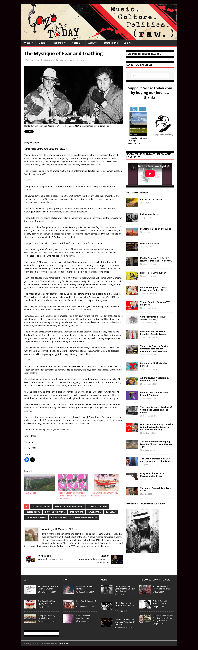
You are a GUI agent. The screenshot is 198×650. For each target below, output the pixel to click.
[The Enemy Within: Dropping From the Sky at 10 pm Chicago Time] (132, 447)
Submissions (111, 43)
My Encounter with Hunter (84, 587)
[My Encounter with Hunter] (68, 592)
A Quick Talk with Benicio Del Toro (160, 602)
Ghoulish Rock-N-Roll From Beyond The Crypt (154, 393)
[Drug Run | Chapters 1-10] (68, 607)
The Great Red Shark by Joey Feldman (47, 602)
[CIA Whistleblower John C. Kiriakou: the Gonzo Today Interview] (145, 621)
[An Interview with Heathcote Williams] (145, 592)
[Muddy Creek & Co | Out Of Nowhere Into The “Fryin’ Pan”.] (132, 264)
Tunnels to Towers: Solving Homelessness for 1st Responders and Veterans (154, 349)
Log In (127, 43)
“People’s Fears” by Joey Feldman (46, 616)
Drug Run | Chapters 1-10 (86, 602)
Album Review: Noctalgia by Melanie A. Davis (154, 379)
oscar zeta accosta (36, 517)
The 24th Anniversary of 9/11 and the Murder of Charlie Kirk (156, 460)
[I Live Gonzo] (39, 482)
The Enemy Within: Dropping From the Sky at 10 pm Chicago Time (156, 444)
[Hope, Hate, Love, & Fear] (132, 278)
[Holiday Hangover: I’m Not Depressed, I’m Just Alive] (132, 293)
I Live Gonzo (30, 492)
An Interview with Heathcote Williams (161, 587)
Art (26, 579)
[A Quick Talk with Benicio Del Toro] (145, 607)
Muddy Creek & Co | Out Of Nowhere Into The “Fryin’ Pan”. (156, 259)
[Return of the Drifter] (132, 205)
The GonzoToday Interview (154, 579)
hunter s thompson (55, 512)
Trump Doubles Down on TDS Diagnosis (155, 303)
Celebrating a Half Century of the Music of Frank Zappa (125, 589)
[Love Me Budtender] (132, 249)
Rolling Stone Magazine (85, 517)
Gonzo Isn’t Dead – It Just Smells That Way (153, 318)
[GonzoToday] (99, 38)
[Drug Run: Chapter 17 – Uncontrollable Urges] (132, 479)
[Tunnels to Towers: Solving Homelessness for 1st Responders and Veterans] (132, 351)
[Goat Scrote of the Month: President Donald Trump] (132, 337)
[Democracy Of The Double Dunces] (132, 369)
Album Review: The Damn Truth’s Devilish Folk (124, 605)
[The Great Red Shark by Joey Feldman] (106, 482)
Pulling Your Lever (149, 214)
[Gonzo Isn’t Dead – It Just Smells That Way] (132, 322)
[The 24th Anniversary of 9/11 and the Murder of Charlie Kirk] (132, 464)
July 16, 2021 (33, 60)
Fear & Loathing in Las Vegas (69, 506)
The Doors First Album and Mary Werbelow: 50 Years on (125, 622)
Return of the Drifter (151, 199)
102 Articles (73, 529)
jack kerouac (76, 512)
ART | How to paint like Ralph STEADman (48, 587)
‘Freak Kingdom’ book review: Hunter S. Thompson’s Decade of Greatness (72, 495)
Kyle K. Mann (48, 60)
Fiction (76, 43)
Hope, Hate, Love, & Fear (153, 272)
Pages (27, 43)
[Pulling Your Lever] (132, 220)
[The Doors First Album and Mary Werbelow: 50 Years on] (106, 625)
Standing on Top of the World (155, 228)
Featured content (66, 60)
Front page (80, 60)
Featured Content (138, 192)
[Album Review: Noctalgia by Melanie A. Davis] (132, 383)
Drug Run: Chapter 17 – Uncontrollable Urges (152, 474)
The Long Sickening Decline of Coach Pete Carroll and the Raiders (156, 410)
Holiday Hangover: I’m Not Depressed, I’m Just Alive (153, 288)
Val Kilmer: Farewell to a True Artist (155, 489)
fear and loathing (98, 506)
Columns (58, 43)
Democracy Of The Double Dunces (154, 364)
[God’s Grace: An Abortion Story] (68, 621)
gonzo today (33, 512)
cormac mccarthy (41, 506)
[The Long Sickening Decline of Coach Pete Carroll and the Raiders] (132, 413)
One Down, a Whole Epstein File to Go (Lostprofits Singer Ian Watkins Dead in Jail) (156, 427)
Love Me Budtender (150, 243)
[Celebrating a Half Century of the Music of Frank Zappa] (106, 592)
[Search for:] (150, 75)
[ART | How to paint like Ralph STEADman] (30, 592)
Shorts (67, 579)
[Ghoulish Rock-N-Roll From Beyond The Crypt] (132, 398)
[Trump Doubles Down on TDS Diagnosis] (132, 307)
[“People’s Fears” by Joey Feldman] (30, 621)
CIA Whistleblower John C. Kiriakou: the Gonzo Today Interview (163, 618)
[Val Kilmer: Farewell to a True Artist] (132, 493)
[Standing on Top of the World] (132, 234)
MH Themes (64, 643)
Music (42, 43)
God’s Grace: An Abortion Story (83, 616)
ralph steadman (59, 517)
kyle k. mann (94, 512)
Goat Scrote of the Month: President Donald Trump (154, 332)
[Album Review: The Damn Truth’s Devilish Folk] (106, 608)
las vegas (111, 512)
